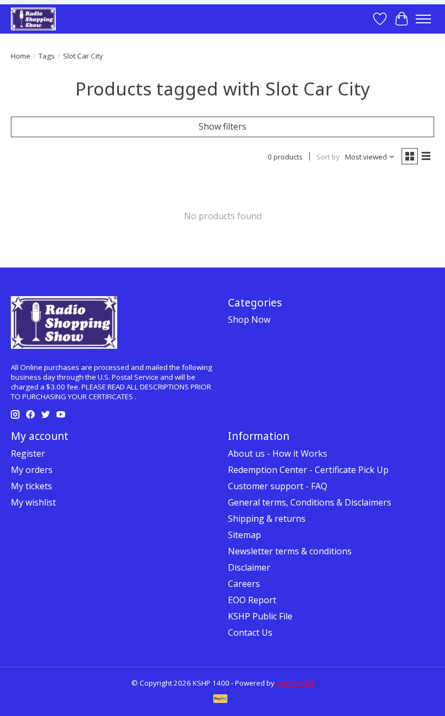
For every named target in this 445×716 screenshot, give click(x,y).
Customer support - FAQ (277, 486)
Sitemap (244, 535)
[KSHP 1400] (33, 19)
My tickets (31, 486)
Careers (244, 584)
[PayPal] (220, 699)
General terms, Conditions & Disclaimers (309, 502)
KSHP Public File (260, 616)
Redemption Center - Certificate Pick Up (308, 470)
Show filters (222, 126)
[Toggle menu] (423, 19)
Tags (47, 56)
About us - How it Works (277, 453)
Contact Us (250, 632)
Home (20, 56)
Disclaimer (249, 567)
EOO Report (252, 600)
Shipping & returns (267, 519)
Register (28, 453)
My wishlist (33, 502)
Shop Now (249, 319)
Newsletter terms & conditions (290, 551)
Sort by (328, 157)
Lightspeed (295, 683)
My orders (32, 470)
